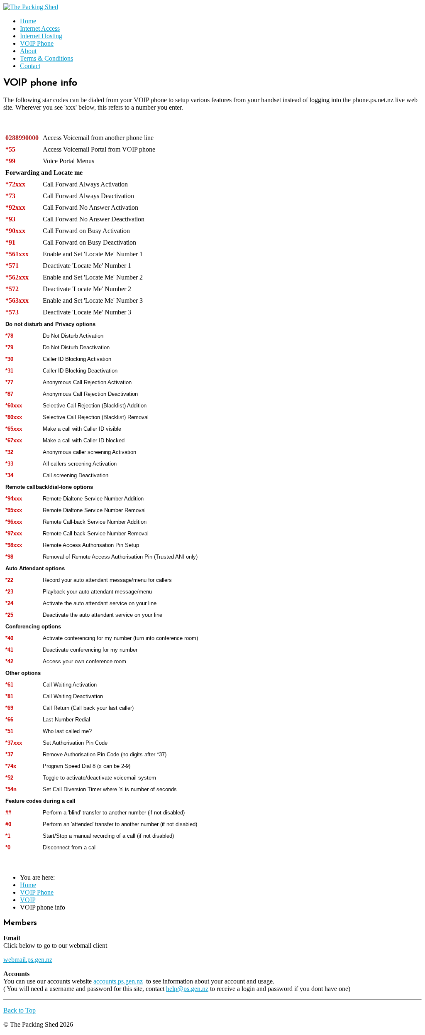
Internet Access (40, 28)
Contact (30, 65)
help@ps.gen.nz (187, 988)
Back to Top (19, 1010)
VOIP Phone (37, 43)
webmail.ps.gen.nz (27, 959)
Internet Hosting (41, 35)
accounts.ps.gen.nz (118, 981)
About (28, 50)
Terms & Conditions (46, 58)
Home (28, 21)
